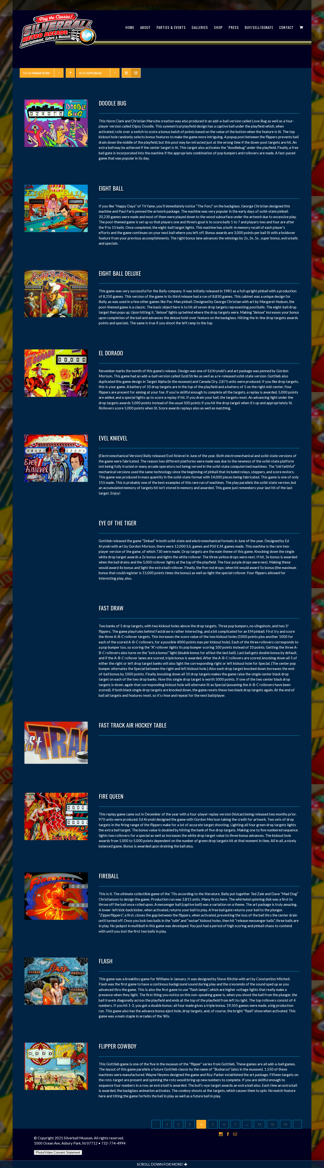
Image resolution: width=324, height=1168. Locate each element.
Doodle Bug (112, 103)
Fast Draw (111, 608)
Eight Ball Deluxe (120, 273)
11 (259, 1124)
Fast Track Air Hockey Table (133, 725)
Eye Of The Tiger (117, 522)
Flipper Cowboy (117, 1046)
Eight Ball (111, 188)
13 (285, 1124)
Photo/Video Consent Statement (58, 1152)
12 (272, 1124)
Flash (105, 961)
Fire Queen (111, 796)
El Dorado (111, 352)
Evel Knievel (113, 438)
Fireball (109, 875)
